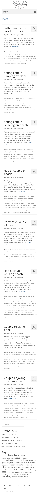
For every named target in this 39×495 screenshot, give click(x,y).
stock (18, 210)
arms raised (16, 98)
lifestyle (9, 56)
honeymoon (6, 203)
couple (33, 98)
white (5, 112)
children (17, 51)
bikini (24, 98)
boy (9, 51)
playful (13, 363)
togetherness (14, 61)
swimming (10, 366)
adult (6, 196)
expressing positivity (9, 201)
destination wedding (11, 460)
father (33, 51)
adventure (10, 98)
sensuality (13, 256)
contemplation (17, 198)
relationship (6, 412)
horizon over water (30, 54)
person (13, 310)
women (29, 212)
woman (9, 112)
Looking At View (20, 408)
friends (34, 354)
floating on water (29, 354)
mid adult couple (25, 205)
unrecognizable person (26, 258)
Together (16, 107)
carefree (23, 296)
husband (22, 203)
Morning (6, 410)
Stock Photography (16, 34)
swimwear (6, 107)
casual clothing (30, 196)
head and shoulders (31, 201)
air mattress (14, 352)
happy (24, 54)
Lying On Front (32, 56)
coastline (11, 198)
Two (9, 417)
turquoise (10, 63)
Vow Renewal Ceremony (10, 437)
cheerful (28, 352)
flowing (30, 301)
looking (17, 154)
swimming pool (17, 366)
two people (25, 110)
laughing (33, 252)
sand (24, 58)
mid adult (18, 205)
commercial (5, 458)
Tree (27, 415)
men (14, 205)
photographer (12, 467)
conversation (24, 198)
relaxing (22, 105)
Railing (25, 410)
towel (24, 415)
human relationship (14, 203)
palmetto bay (21, 465)
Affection (7, 403)
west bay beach (23, 477)
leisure (5, 56)
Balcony (11, 403)
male (32, 103)
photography (23, 467)
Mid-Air (5, 105)
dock (26, 51)
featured (31, 460)
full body (13, 406)
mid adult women (32, 307)
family (29, 51)
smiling (32, 58)
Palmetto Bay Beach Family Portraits (14, 446)
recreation (17, 105)
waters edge (23, 63)
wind (33, 258)
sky (28, 58)
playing (17, 363)
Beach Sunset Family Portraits (12, 440)
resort (21, 363)
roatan (20, 58)
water (18, 63)
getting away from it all (9, 54)
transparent (20, 61)
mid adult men (33, 205)
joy (25, 203)
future (19, 201)
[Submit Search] (3, 425)
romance (13, 156)
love (21, 56)
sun (36, 105)
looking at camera (16, 56)
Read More (15, 47)
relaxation (29, 207)
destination (25, 458)
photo (21, 207)
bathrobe (16, 403)
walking (14, 317)
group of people (18, 54)
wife (26, 212)
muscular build (15, 254)
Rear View (29, 410)
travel (25, 61)
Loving (28, 408)
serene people (14, 210)
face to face (6, 252)
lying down (25, 56)
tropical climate (14, 110)
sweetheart (12, 258)
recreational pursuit (23, 310)
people (12, 105)
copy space (22, 51)
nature (5, 207)
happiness (8, 103)
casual (14, 149)
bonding (19, 196)
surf (10, 61)
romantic (18, 156)
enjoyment (12, 100)
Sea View (31, 412)
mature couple (30, 305)
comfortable (21, 298)
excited (17, 100)
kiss (29, 252)
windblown (6, 261)
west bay (14, 477)
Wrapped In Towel (24, 417)
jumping (22, 103)
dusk (28, 249)
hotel (10, 408)
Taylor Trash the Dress (10, 443)
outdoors (9, 58)
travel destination (31, 61)
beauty (23, 403)
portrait (13, 58)
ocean (9, 105)
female (21, 100)
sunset (8, 258)
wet (4, 368)
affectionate (10, 196)
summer (6, 61)
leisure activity (14, 305)
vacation (15, 63)
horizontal (6, 408)
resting (17, 58)
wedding (6, 476)
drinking (13, 354)
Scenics (25, 412)
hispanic (13, 103)
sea (26, 58)
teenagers (11, 107)
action (6, 98)
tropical (5, 63)
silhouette (25, 256)
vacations (22, 212)
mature (25, 359)
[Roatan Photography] (19, 5)
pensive (14, 207)
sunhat (5, 366)
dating (5, 100)
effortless (6, 301)
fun (36, 51)
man (5, 58)
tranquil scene (14, 314)
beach (6, 51)
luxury (31, 408)
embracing (30, 198)
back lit (9, 249)
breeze (16, 249)
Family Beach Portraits (10, 434)
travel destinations (22, 314)
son (35, 58)
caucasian (6, 198)
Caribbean (12, 51)
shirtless (6, 415)
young (12, 112)
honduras (22, 152)
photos (31, 467)
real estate (11, 470)
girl (4, 103)
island (17, 103)
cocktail (32, 352)
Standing (11, 415)
